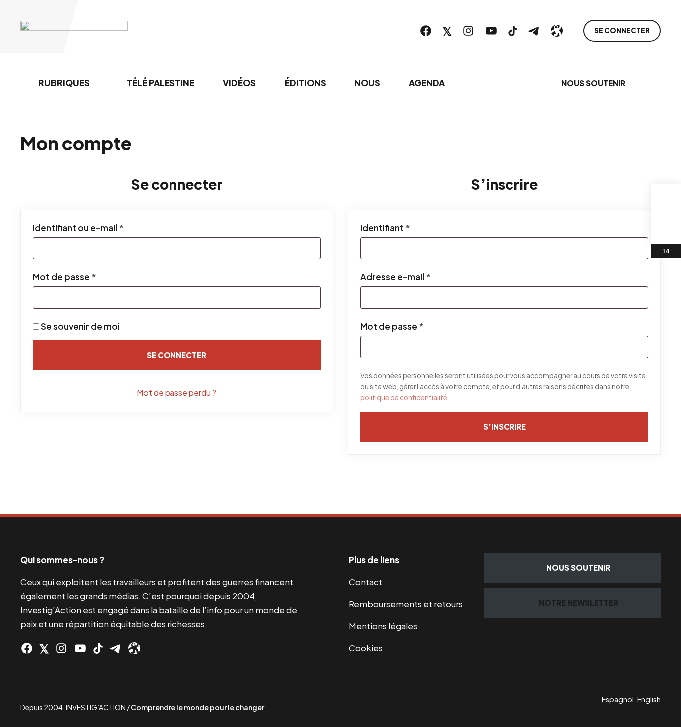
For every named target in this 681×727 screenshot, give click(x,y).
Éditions (305, 82)
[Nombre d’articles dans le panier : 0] (666, 199)
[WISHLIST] (666, 229)
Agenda (427, 82)
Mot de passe (89, 276)
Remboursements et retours (406, 603)
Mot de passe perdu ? (176, 392)
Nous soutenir (593, 83)
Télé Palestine (160, 82)
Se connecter (622, 30)
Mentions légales (383, 625)
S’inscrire (504, 426)
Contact (365, 581)
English (649, 699)
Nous (367, 82)
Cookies (366, 647)
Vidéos (239, 82)
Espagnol (618, 699)
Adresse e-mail (419, 276)
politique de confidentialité (403, 397)
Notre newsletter (578, 602)
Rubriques (64, 82)
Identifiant (409, 227)
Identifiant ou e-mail (102, 227)
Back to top (661, 494)
